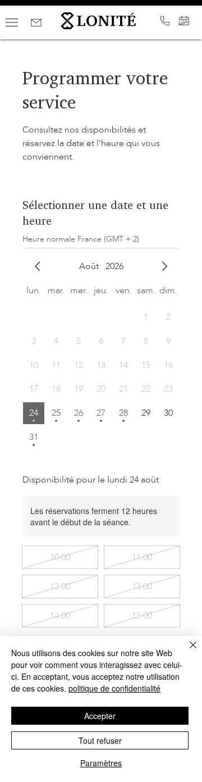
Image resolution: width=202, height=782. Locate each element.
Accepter (100, 715)
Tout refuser (100, 740)
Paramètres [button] (101, 763)
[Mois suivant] (164, 266)
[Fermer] (186, 651)
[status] (80, 239)
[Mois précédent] (37, 266)
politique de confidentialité (114, 688)
